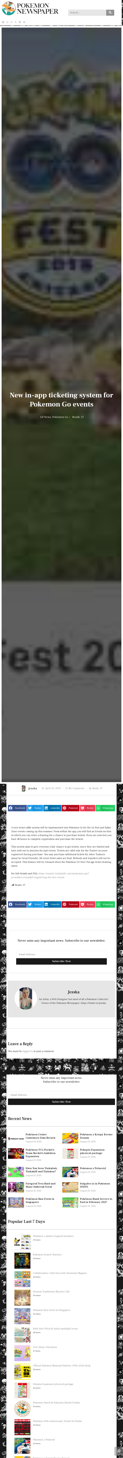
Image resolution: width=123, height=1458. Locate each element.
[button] (17, 808)
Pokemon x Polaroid (93, 1168)
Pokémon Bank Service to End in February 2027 (96, 1200)
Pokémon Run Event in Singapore (40, 1200)
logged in (27, 1051)
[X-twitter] (15, 22)
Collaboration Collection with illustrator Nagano (60, 1273)
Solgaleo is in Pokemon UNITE (95, 1185)
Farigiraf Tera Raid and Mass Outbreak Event (40, 1185)
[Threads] (11, 22)
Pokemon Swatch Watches (47, 1254)
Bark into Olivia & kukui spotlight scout (55, 1328)
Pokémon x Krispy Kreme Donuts (96, 1136)
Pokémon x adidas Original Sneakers (53, 1236)
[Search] (110, 12)
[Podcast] (24, 22)
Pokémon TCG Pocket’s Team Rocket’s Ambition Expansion (41, 1153)
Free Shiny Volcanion (45, 1347)
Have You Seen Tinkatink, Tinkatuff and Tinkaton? (41, 1170)
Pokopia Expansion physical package (92, 1151)
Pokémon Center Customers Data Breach (40, 1136)
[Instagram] (7, 22)
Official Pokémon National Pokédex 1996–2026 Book (61, 1365)
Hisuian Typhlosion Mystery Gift (51, 1291)
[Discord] (19, 22)
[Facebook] (3, 22)
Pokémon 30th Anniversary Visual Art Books (57, 1421)
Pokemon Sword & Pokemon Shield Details (56, 1402)
